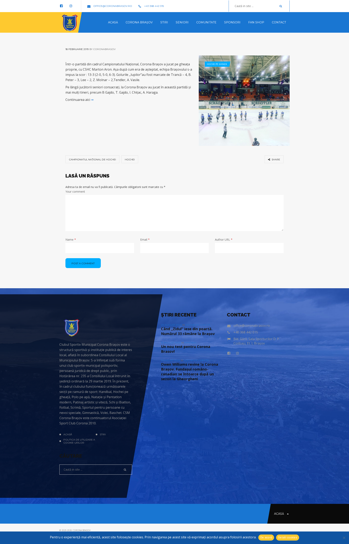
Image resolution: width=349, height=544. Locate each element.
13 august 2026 (171, 342)
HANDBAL (190, 342)
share (275, 159)
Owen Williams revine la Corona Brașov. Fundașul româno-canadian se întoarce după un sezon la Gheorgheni (189, 371)
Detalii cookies (287, 537)
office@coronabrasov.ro (112, 5)
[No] (344, 538)
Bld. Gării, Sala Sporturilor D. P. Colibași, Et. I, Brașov (256, 341)
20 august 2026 (171, 324)
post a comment (83, 263)
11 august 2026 (171, 360)
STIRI (103, 434)
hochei (130, 159)
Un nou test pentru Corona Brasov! (185, 349)
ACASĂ (67, 434)
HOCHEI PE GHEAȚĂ (217, 64)
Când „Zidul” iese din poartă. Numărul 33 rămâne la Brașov (188, 331)
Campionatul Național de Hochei (92, 159)
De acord (266, 537)
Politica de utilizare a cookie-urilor (79, 441)
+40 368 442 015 (154, 5)
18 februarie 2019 (77, 49)
